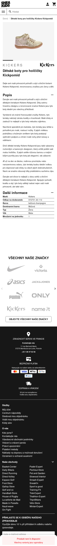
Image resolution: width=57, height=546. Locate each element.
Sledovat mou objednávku (15, 416)
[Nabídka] (3, 11)
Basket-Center (9, 466)
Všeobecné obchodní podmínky (17, 439)
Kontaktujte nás (28, 343)
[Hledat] (10, 11)
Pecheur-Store (37, 469)
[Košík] (54, 4)
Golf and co (7, 489)
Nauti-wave (7, 506)
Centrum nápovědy (11, 412)
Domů (5, 18)
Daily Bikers (8, 469)
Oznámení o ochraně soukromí (17, 456)
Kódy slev (7, 422)
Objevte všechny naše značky (28, 319)
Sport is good (36, 486)
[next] (55, 289)
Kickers (13, 65)
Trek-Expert (35, 493)
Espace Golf (8, 479)
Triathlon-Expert (37, 496)
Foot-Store (7, 483)
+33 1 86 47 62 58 (28, 352)
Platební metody (10, 449)
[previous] (2, 289)
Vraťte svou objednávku (28, 394)
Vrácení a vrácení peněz (14, 442)
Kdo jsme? (7, 432)
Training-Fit (35, 489)
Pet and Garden (37, 473)
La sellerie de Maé (11, 499)
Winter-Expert (36, 506)
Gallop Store (8, 486)
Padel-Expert (36, 466)
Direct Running (9, 473)
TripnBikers (35, 499)
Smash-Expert (37, 479)
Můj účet (6, 409)
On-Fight (6, 509)
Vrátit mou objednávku (13, 419)
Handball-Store (9, 493)
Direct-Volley (8, 476)
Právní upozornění (11, 446)
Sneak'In (34, 483)
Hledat (15, 11)
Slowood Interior (38, 476)
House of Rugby (10, 496)
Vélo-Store (35, 503)
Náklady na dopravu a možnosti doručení (22, 452)
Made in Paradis (10, 503)
